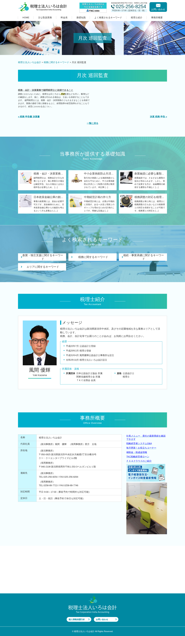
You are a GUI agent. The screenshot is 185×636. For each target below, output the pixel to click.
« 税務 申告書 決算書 (29, 116)
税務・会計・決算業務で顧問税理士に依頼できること (45, 90)
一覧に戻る (92, 123)
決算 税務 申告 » (158, 116)
